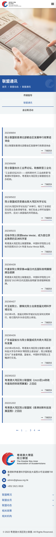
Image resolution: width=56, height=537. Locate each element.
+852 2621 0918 (15, 486)
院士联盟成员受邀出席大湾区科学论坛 (25, 201)
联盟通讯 (26, 87)
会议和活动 (27, 110)
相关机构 (7, 516)
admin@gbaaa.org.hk (17, 480)
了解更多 (48, 151)
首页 (4, 87)
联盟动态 (14, 87)
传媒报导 (28, 95)
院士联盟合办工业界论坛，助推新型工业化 (28, 168)
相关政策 (7, 511)
